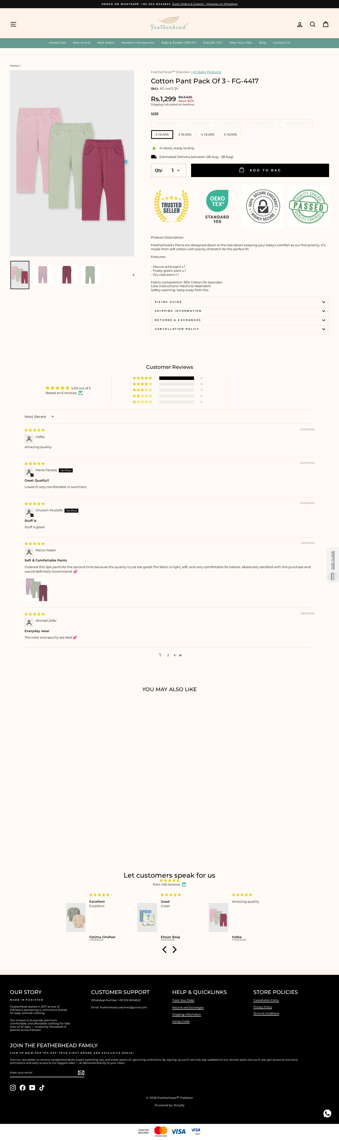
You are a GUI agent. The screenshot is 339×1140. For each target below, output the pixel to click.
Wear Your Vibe (240, 42)
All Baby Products (207, 72)
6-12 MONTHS (231, 123)
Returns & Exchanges (178, 320)
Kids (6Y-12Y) (212, 42)
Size (155, 114)
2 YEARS (162, 134)
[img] (35, 430)
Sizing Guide (168, 302)
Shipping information (178, 310)
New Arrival (81, 42)
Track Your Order (183, 1000)
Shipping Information (186, 1014)
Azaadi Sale (57, 42)
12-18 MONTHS (263, 123)
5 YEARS (230, 134)
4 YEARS (207, 134)
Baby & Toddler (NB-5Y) (178, 42)
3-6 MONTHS (201, 123)
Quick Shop (48, 813)
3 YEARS (184, 134)
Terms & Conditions (266, 1013)
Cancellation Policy (177, 329)
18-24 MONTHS (296, 123)
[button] (143, 378)
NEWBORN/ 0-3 (168, 123)
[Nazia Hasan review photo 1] (36, 589)
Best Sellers (106, 42)
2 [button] (168, 655)
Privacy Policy (262, 1007)
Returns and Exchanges (188, 1007)
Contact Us (281, 42)
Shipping (157, 104)
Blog (262, 42)
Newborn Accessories (138, 42)
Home (14, 65)
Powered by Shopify (170, 1105)
